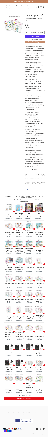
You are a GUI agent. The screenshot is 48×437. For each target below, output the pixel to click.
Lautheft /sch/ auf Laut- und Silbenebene (19, 267)
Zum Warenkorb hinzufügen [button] (24, 398)
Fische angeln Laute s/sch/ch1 (29, 250)
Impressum (8, 412)
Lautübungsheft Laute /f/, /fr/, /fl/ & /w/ (39, 316)
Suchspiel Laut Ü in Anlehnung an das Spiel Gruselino (29, 387)
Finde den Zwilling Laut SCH (19, 232)
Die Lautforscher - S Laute (29, 215)
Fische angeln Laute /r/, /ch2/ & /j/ (29, 232)
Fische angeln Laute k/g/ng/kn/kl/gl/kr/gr (20, 250)
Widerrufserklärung (26, 412)
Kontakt (35, 412)
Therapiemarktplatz (40, 433)
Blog (24, 414)
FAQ (40, 412)
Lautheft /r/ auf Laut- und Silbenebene (9, 267)
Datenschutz (15, 412)
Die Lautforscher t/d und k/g (39, 215)
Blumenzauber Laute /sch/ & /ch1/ (19, 215)
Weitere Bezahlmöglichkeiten (35, 39)
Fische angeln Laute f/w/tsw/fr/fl (9, 250)
